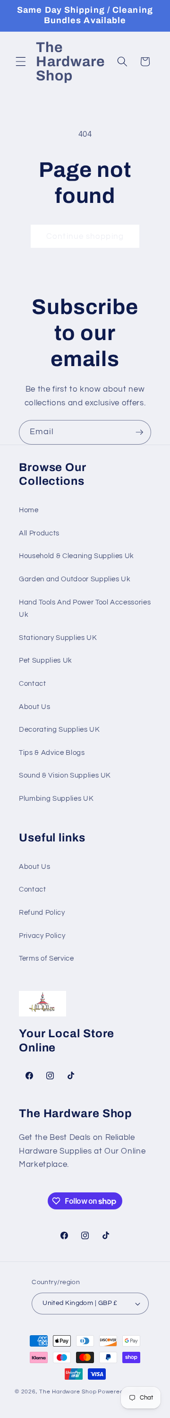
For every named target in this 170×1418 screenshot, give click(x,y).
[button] (20, 61)
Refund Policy (42, 912)
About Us (34, 706)
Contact (32, 683)
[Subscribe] (139, 432)
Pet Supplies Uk (45, 660)
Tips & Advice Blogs (52, 752)
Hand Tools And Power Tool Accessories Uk (85, 608)
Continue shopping (85, 236)
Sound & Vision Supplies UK (65, 775)
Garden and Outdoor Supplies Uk (75, 579)
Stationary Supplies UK (58, 637)
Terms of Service (46, 958)
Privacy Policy (42, 935)
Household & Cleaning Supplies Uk (76, 556)
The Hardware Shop (67, 1392)
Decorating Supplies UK (59, 729)
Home (29, 510)
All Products (39, 533)
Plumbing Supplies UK (56, 798)
